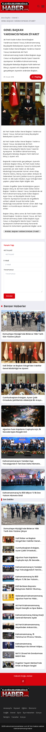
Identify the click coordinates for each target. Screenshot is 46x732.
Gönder (9, 296)
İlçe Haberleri (28, 712)
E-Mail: (6, 260)
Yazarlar (15, 717)
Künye (23, 717)
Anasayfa (7, 708)
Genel (12, 712)
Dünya (38, 712)
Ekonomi (32, 708)
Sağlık (5, 712)
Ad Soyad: (8, 250)
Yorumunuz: (9, 269)
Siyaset (17, 708)
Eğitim (24, 708)
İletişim (6, 717)
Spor (19, 712)
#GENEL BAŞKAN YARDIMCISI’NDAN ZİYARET (22, 231)
